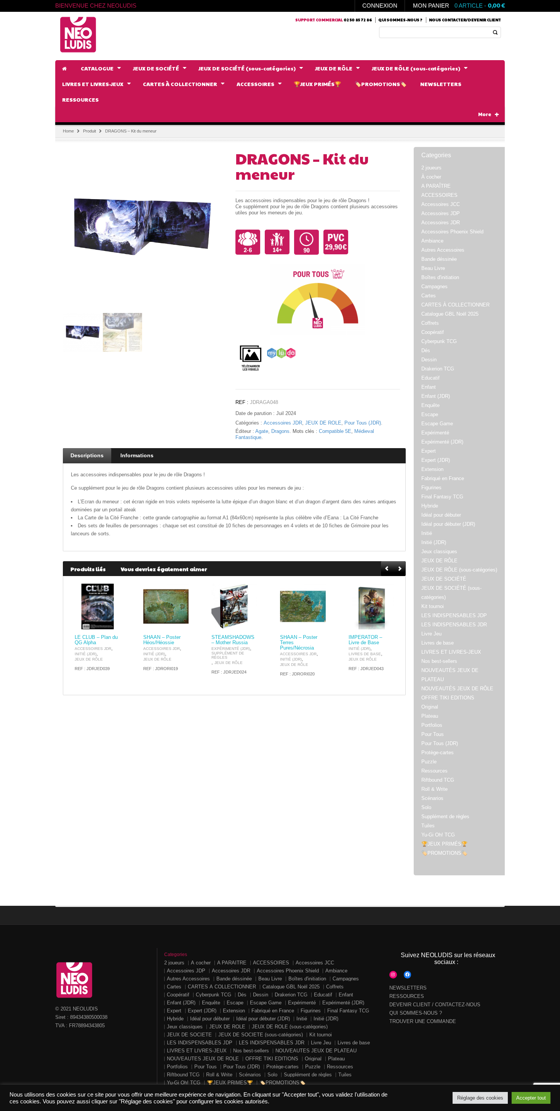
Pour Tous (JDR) (362, 423)
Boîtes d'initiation (440, 277)
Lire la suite (110, 622)
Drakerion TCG (437, 369)
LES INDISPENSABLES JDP (454, 615)
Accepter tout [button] (531, 1098)
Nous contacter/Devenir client (465, 19)
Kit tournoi (432, 606)
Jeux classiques (439, 551)
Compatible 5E (335, 431)
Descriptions (87, 455)
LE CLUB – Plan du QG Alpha (96, 640)
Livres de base (365, 654)
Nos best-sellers (439, 661)
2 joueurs (431, 168)
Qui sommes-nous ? (400, 19)
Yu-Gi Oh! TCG (438, 835)
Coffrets (430, 323)
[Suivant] (399, 569)
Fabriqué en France (442, 478)
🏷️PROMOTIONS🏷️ (444, 853)
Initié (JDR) (85, 654)
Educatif (430, 378)
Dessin (429, 359)
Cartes (428, 296)
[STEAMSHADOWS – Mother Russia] (234, 606)
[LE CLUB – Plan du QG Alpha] (97, 606)
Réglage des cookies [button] (480, 1098)
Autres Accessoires (442, 250)
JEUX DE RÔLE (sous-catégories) (459, 570)
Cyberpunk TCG (439, 341)
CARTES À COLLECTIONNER (455, 305)
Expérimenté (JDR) (230, 648)
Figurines (431, 487)
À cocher (431, 177)
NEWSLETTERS (408, 988)
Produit (89, 131)
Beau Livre (433, 268)
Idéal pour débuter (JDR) (448, 524)
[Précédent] (387, 569)
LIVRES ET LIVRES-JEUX (451, 652)
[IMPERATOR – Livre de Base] (371, 606)
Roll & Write (434, 789)
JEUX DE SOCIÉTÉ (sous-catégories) (260, 1035)
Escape (429, 414)
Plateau (429, 716)
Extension (432, 469)
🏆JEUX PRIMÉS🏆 (444, 844)
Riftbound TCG (437, 780)
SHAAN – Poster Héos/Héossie (162, 640)
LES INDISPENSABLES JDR (454, 624)
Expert (428, 451)
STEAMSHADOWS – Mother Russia (232, 640)
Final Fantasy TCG (442, 497)
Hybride (429, 506)
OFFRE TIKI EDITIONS (447, 698)
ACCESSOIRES (439, 195)
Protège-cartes (437, 752)
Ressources (434, 771)
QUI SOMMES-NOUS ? (415, 1013)
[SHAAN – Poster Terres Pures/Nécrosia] (303, 606)
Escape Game (437, 423)
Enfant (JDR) (435, 396)
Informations (137, 455)
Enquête (430, 405)
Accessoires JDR (283, 423)
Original (429, 707)
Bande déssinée (439, 259)
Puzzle (429, 762)
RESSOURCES (406, 996)
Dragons (280, 431)
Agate (261, 431)
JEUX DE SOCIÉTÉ (443, 579)
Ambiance (432, 241)
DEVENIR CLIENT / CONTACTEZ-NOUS (434, 1004)
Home (68, 131)
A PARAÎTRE (436, 186)
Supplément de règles (227, 655)
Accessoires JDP (440, 213)
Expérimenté (435, 433)
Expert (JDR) (435, 460)
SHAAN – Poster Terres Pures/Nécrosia (298, 643)
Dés (425, 350)
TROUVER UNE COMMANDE (422, 1021)
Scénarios (432, 798)
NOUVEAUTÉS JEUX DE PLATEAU (316, 1051)
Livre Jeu (431, 634)
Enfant (428, 387)
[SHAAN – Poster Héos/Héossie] (166, 606)
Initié (426, 533)
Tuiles (428, 825)
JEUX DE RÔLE (323, 423)
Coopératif (432, 332)
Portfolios (431, 725)
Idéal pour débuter (441, 515)
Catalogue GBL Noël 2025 (449, 314)
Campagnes (434, 286)
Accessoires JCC (440, 204)
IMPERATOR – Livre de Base (365, 640)
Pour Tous (432, 734)
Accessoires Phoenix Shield (452, 232)
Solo (426, 807)
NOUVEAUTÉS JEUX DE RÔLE (457, 688)
